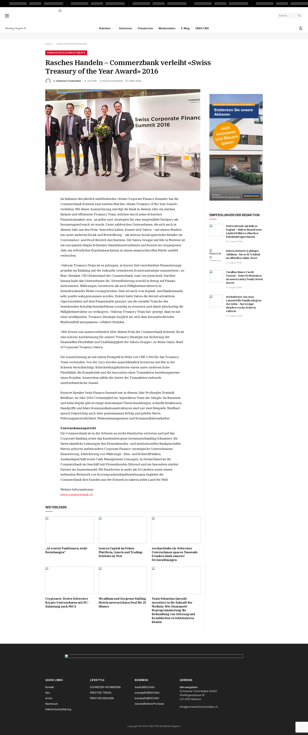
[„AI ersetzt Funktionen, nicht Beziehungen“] (69, 530)
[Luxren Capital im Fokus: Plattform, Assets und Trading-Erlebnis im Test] (123, 530)
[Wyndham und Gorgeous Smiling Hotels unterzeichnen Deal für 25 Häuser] (123, 580)
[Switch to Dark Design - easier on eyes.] (300, 28)
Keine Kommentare (113, 81)
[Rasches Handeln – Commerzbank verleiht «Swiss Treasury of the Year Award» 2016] (122, 140)
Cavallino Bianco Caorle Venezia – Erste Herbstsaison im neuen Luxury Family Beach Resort (244, 277)
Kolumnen (125, 28)
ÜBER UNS (202, 28)
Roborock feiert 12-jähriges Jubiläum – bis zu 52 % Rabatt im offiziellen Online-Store (243, 254)
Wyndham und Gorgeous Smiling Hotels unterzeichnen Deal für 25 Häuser (122, 602)
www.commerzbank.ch (76, 495)
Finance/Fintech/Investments (66, 52)
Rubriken (105, 28)
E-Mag (185, 28)
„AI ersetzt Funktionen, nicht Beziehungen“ (66, 550)
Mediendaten (167, 28)
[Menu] (7, 16)
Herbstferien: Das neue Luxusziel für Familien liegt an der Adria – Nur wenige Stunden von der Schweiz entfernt (243, 304)
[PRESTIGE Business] (154, 15)
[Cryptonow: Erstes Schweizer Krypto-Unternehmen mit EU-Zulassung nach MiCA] (69, 580)
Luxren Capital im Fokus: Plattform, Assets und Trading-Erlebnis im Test (121, 552)
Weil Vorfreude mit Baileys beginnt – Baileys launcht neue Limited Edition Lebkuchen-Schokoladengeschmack (244, 231)
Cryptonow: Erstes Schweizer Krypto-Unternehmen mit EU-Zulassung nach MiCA (67, 602)
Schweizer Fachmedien (68, 81)
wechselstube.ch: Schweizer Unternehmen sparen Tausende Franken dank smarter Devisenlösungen (174, 554)
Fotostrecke (145, 28)
